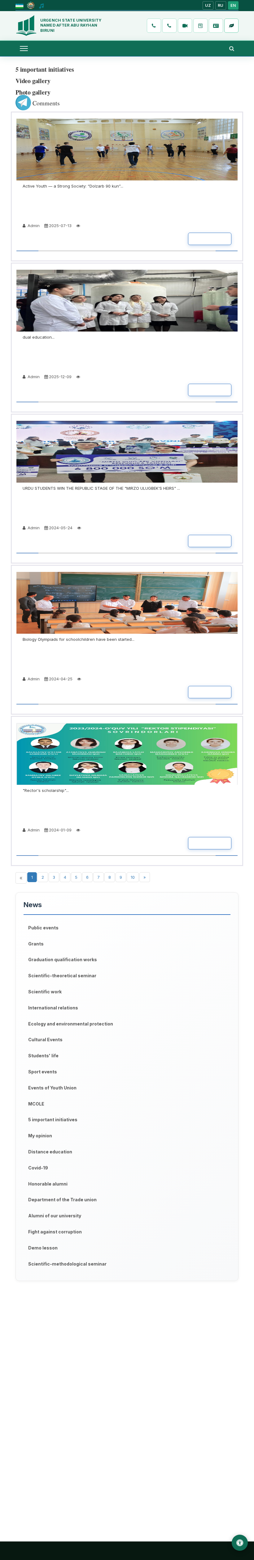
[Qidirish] (232, 48)
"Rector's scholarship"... (46, 790)
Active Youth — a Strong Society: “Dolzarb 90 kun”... (73, 186)
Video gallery (32, 80)
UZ (208, 5)
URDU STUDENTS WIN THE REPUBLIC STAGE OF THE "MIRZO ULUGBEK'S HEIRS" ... (101, 488)
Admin (33, 225)
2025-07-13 (60, 225)
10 (133, 877)
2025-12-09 (60, 376)
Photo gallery (32, 92)
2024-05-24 (60, 527)
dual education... (39, 337)
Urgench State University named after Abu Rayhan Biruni (70, 25)
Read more (210, 238)
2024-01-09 (60, 829)
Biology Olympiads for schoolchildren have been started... (78, 639)
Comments (45, 103)
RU (221, 5)
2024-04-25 (60, 678)
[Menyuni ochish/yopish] (23, 48)
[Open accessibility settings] (240, 1543)
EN (233, 5)
